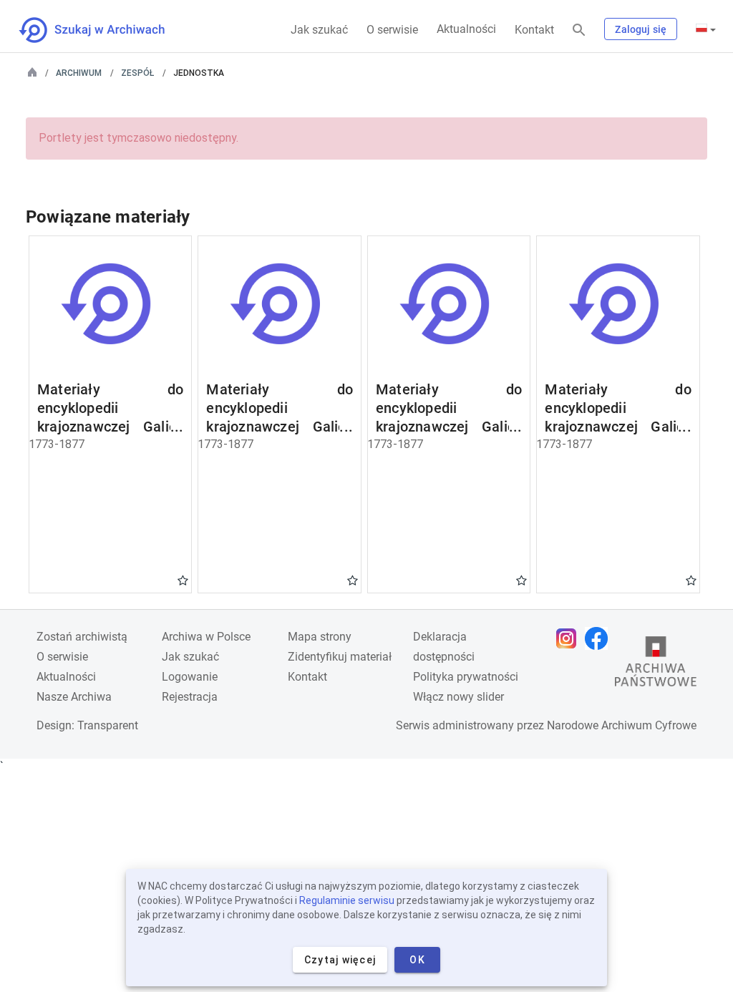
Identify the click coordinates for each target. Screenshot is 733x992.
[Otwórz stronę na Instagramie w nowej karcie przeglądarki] (570, 638)
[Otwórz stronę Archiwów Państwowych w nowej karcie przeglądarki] (655, 665)
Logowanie (190, 677)
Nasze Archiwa (74, 697)
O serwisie (392, 30)
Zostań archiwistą (82, 636)
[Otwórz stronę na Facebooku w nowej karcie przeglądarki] (600, 638)
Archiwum (79, 73)
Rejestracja (190, 697)
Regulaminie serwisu (346, 900)
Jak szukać (319, 30)
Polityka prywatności (465, 677)
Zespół (137, 73)
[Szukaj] (579, 30)
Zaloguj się (640, 29)
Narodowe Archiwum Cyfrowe (621, 725)
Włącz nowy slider (458, 697)
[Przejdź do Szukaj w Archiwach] (105, 30)
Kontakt (534, 30)
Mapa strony (319, 636)
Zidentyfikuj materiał (340, 656)
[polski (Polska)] (706, 29)
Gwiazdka (183, 580)
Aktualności (466, 29)
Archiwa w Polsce (206, 636)
